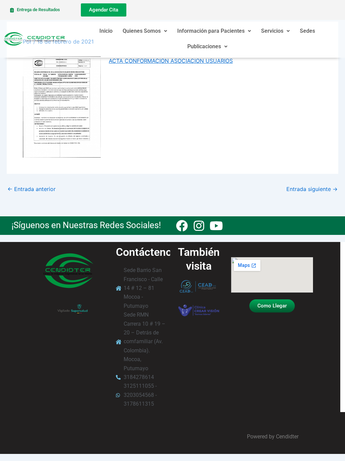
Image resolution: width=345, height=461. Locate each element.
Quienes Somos (142, 31)
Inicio (106, 31)
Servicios (272, 31)
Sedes (307, 31)
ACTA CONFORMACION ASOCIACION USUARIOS (171, 60)
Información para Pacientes (211, 31)
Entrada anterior (31, 189)
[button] (145, 31)
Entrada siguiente (312, 189)
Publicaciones (204, 46)
